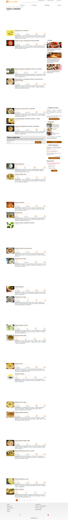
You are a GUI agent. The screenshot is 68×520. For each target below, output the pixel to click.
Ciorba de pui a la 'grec (20, 402)
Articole (34, 5)
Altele (59, 5)
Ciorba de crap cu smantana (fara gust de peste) (27, 40)
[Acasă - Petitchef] (6, 6)
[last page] (35, 500)
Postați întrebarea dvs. (54, 158)
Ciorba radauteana (19, 164)
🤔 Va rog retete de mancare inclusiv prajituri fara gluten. (54, 154)
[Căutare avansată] (57, 2)
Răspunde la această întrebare (51, 149)
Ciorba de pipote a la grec (21, 325)
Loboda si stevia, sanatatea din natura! (24, 222)
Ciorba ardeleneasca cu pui (21, 479)
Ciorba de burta (19, 363)
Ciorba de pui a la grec (20, 258)
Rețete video (9, 506)
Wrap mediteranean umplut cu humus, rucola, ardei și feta (55, 125)
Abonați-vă (38, 142)
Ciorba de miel (18, 212)
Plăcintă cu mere (51, 166)
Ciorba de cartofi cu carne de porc (23, 248)
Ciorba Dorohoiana (19, 373)
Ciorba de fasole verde (20, 335)
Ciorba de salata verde (20, 174)
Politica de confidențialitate (40, 506)
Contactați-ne (38, 504)
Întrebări (47, 5)
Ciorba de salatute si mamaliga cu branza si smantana (28, 69)
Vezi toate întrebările (57, 156)
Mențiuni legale (38, 509)
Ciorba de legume (19, 286)
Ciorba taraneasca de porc (21, 412)
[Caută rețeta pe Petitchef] (55, 2)
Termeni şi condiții (38, 507)
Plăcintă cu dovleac (52, 168)
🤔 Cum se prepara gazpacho (52, 151)
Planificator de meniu (53, 118)
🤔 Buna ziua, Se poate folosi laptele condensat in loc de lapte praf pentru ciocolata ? (54, 148)
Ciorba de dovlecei (19, 202)
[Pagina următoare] (33, 500)
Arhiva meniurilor (52, 136)
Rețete (22, 5)
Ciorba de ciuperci (19, 489)
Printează (59, 136)
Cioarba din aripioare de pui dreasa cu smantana (27, 126)
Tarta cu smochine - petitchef (56, 134)
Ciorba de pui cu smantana (21, 30)
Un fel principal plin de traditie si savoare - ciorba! (27, 118)
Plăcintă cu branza (51, 164)
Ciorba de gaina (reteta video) (22, 440)
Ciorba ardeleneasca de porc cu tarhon (24, 450)
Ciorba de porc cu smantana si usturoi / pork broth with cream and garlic (29, 80)
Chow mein (54, 129)
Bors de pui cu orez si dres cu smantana (25, 108)
